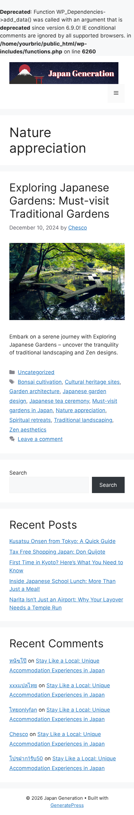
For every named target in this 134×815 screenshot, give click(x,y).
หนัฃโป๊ (17, 661)
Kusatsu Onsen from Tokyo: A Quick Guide (62, 541)
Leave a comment (40, 439)
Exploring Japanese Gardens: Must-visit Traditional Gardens (59, 200)
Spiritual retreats (30, 420)
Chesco (18, 734)
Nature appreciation (80, 410)
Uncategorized (36, 372)
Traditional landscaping (83, 420)
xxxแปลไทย (23, 685)
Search (18, 473)
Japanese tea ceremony (59, 401)
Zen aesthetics (27, 430)
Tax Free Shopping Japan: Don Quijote (57, 552)
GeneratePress (67, 805)
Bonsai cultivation (40, 382)
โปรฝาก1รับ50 (26, 758)
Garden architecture (34, 391)
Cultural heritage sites (92, 382)
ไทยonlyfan (23, 710)
